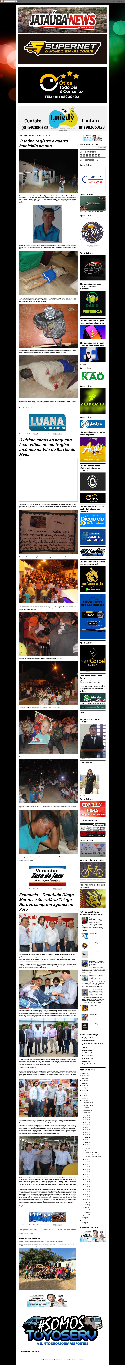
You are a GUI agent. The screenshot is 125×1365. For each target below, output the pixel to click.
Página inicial (48, 1230)
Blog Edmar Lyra (87, 1050)
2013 (83, 1220)
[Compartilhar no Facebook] (59, 434)
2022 (83, 1083)
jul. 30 (87, 1119)
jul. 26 (87, 1129)
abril (84, 1207)
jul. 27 (87, 1127)
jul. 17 (87, 1162)
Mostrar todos (102, 1065)
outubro (85, 1107)
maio (85, 1205)
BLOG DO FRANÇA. (88, 1055)
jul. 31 (87, 1117)
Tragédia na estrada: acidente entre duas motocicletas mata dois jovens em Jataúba (95, 920)
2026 (83, 1073)
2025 (83, 1075)
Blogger (82, 1359)
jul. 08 (87, 1182)
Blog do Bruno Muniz (88, 1040)
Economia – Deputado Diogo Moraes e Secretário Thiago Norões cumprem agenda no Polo (46, 902)
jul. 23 (87, 1134)
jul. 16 (87, 1164)
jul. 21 (87, 1139)
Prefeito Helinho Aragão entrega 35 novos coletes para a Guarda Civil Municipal (96, 978)
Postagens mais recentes (28, 1230)
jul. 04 (87, 1191)
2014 (83, 1218)
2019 (83, 1090)
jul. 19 (87, 1144)
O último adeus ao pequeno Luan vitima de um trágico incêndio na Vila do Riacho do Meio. (47, 447)
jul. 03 (87, 1194)
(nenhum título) (93, 933)
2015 (83, 1100)
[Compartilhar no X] (57, 434)
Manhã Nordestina (87, 1053)
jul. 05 (87, 1189)
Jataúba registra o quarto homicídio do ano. (43, 143)
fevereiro (86, 1212)
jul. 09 (87, 1179)
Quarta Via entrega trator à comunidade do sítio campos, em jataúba (40, 1241)
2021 (83, 1085)
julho (85, 1115)
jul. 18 (87, 1159)
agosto (85, 1112)
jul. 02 (87, 1196)
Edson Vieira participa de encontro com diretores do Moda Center (96, 962)
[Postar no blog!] (56, 434)
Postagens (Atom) (28, 1233)
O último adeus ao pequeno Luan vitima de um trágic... (94, 1151)
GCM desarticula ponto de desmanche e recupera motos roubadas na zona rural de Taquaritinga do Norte (96, 993)
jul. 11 (87, 1174)
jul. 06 (87, 1187)
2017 (83, 1095)
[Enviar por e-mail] (54, 434)
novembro (86, 1105)
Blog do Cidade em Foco (89, 1064)
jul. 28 (87, 1124)
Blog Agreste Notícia (88, 1038)
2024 (83, 1078)
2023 (83, 1080)
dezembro (86, 1102)
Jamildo (84, 1047)
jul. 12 (87, 1172)
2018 (83, 1093)
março (85, 1210)
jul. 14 (87, 1169)
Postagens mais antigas (67, 1230)
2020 (83, 1088)
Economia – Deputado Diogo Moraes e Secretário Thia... (93, 1155)
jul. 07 (87, 1184)
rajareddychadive (66, 1359)
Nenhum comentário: (45, 434)
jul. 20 (87, 1142)
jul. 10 (87, 1177)
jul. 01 (87, 1199)
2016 (83, 1098)
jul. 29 (87, 1122)
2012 (83, 1223)
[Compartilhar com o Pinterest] (61, 434)
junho (85, 1202)
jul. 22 (87, 1137)
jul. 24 (87, 1132)
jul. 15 (87, 1167)
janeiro (85, 1215)
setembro (86, 1110)
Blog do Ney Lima (87, 1058)
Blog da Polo (86, 1061)
